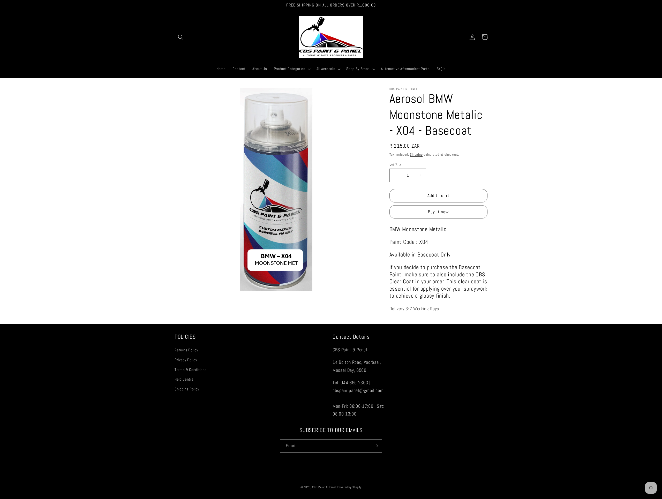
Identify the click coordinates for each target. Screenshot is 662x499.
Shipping (416, 154)
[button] (181, 37)
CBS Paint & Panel (324, 487)
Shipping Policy (187, 389)
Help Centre (184, 379)
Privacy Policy (186, 359)
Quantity (395, 164)
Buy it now (438, 212)
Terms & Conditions (191, 369)
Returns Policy (186, 350)
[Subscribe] (376, 446)
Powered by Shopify (349, 487)
